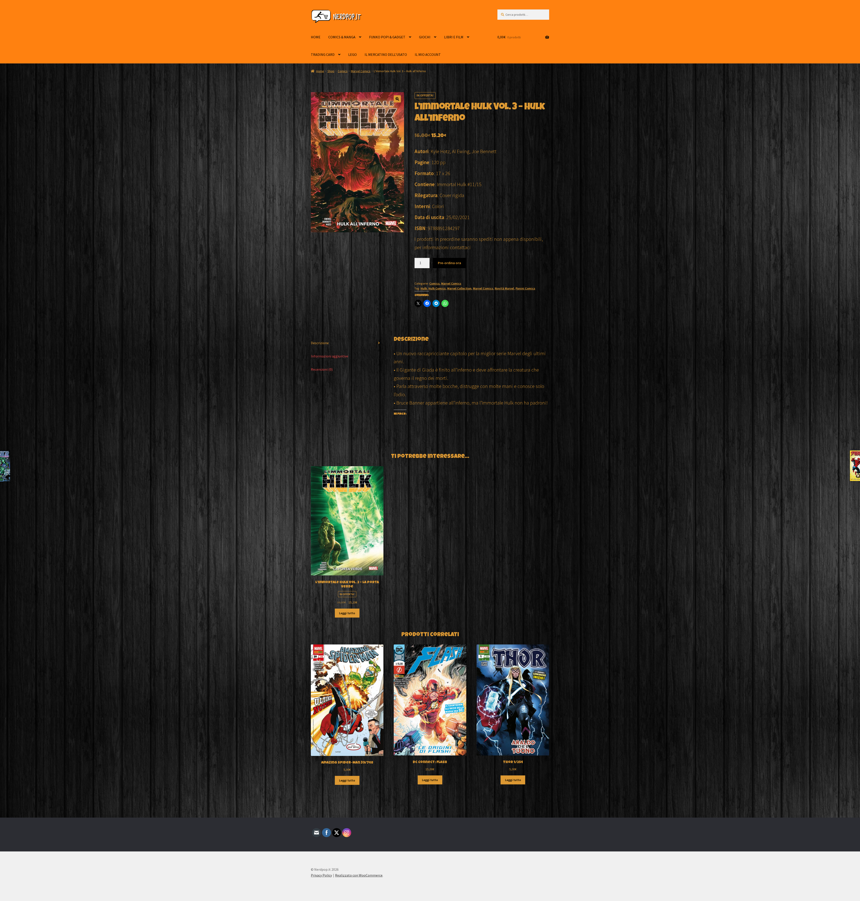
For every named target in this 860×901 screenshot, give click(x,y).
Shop (330, 71)
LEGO (352, 54)
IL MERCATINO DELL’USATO (386, 54)
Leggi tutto (347, 613)
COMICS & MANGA (341, 37)
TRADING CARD (323, 54)
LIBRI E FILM (453, 37)
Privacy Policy (321, 875)
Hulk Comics (437, 288)
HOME (315, 37)
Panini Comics (525, 288)
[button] (397, 98)
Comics (343, 71)
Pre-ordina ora (449, 263)
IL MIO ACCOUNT (428, 54)
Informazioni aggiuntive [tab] (329, 356)
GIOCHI (424, 37)
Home (320, 71)
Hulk (424, 288)
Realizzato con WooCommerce (359, 875)
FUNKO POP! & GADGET (387, 37)
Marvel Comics (360, 71)
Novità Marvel (504, 288)
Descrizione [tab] (320, 343)
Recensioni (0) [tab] (322, 369)
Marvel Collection (459, 288)
